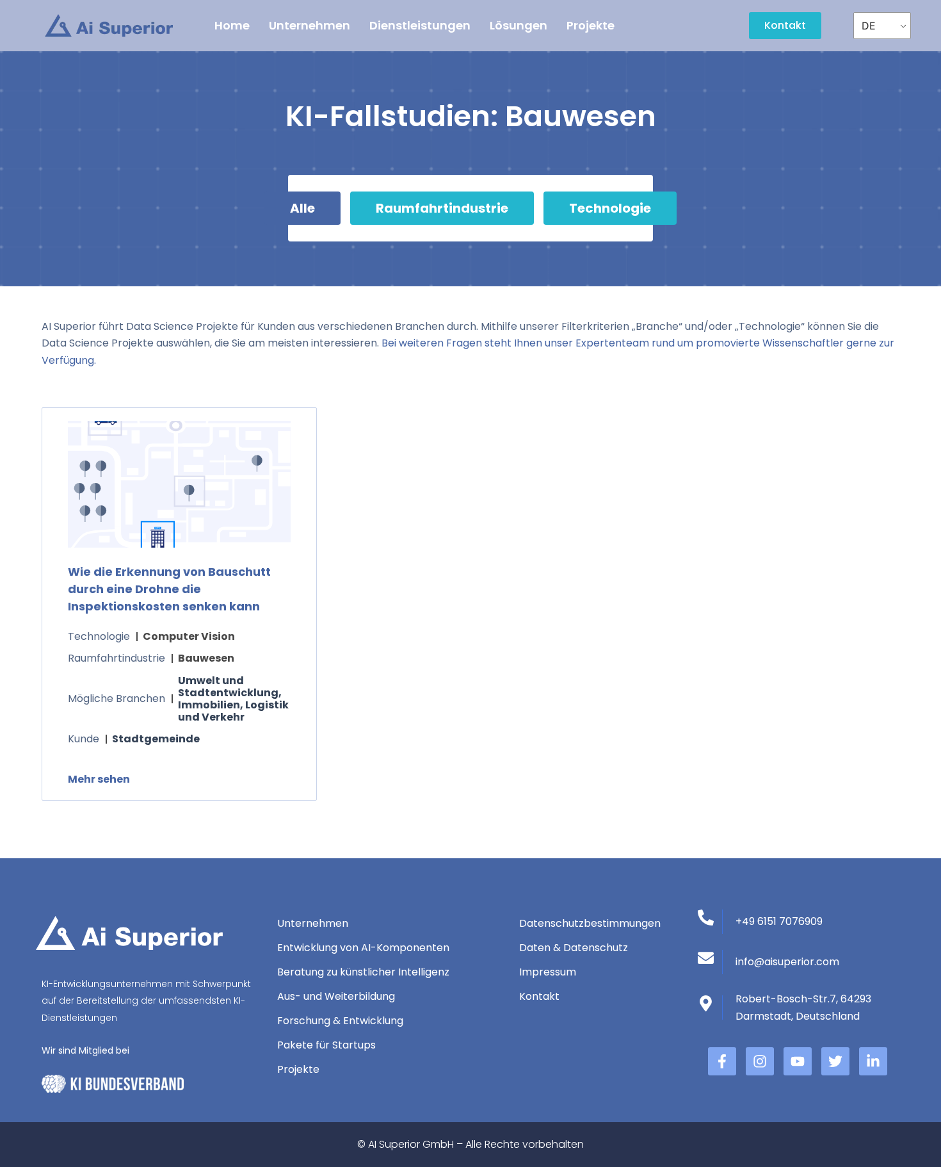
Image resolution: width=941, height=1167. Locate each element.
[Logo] (109, 26)
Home (232, 25)
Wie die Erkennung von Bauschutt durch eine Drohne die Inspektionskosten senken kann (169, 589)
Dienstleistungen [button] (419, 25)
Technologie (610, 208)
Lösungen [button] (518, 25)
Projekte (591, 25)
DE (869, 25)
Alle (302, 208)
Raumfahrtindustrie (442, 208)
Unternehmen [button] (309, 25)
